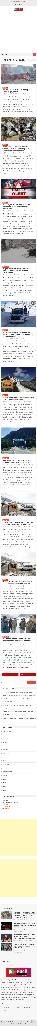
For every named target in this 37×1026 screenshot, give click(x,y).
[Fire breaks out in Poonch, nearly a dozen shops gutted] (18, 74)
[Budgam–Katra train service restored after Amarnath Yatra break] (6, 947)
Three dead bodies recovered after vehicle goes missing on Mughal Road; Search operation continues (17, 149)
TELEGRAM (5, 809)
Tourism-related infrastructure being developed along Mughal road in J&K (16, 461)
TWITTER (5, 804)
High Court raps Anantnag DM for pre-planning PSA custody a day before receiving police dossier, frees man (19, 694)
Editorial (5, 742)
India (4, 760)
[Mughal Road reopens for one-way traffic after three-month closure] (18, 379)
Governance (6, 753)
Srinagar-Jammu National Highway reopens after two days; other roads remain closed (16, 207)
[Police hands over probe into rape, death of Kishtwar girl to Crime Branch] (6, 926)
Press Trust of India (18, 931)
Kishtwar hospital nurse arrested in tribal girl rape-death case (19, 719)
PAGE (10, 802)
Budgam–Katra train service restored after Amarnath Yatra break (18, 713)
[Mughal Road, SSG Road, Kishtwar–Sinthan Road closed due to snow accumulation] (18, 251)
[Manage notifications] (32, 1021)
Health (4, 757)
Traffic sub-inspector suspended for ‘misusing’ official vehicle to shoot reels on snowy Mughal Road (17, 334)
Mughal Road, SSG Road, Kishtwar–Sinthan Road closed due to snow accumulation (15, 271)
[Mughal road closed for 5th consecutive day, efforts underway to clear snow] (18, 504)
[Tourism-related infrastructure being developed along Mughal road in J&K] (18, 441)
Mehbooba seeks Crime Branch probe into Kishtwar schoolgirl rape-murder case (17, 706)
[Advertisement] (18, 38)
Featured (5, 749)
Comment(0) (28, 94)
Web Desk (28, 920)
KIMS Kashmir (18, 94)
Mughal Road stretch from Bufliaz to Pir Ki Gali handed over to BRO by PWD (17, 583)
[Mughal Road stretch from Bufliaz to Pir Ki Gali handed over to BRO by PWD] (18, 564)
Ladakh (5, 779)
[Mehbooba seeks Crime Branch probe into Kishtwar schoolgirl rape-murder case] (6, 938)
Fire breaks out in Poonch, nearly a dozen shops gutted (16, 91)
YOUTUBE (5, 811)
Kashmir (5, 266)
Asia (4, 735)
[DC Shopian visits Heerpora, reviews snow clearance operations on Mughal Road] (18, 623)
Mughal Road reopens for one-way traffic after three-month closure (18, 398)
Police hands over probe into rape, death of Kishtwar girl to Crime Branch (19, 700)
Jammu (5, 87)
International (6, 764)
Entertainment (7, 746)
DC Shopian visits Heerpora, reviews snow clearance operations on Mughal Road (17, 641)
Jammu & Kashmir (8, 772)
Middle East (6, 783)
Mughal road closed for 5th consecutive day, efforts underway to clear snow (17, 523)
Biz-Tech (5, 738)
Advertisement (7, 731)
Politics (5, 786)
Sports (4, 790)
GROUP (16, 802)
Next (22, 674)
